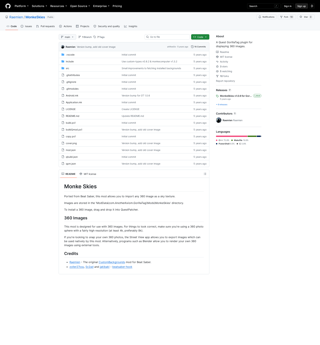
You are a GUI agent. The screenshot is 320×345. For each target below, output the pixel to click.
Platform (20, 6)
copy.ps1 (71, 136)
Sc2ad (90, 266)
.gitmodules (72, 88)
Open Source (78, 6)
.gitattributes (73, 75)
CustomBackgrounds (112, 262)
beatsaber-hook (122, 266)
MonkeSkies (35, 17)
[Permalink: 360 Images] (62, 218)
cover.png (71, 143)
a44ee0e (171, 46)
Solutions (38, 6)
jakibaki (105, 266)
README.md (72, 116)
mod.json (71, 150)
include (70, 61)
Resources (57, 6)
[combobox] (168, 36)
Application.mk (74, 102)
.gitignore (71, 81)
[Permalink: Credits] (62, 253)
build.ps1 (71, 122)
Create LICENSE (130, 109)
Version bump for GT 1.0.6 (136, 95)
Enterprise (100, 6)
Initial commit (129, 54)
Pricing (117, 6)
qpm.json (71, 163)
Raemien (16, 17)
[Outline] (205, 173)
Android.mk (72, 95)
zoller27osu (77, 266)
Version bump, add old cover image (96, 46)
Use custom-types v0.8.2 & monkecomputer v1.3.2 (149, 61)
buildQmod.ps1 (74, 129)
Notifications (268, 17)
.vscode (70, 54)
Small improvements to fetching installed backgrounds (151, 68)
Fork (288, 17)
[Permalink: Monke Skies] (62, 186)
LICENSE (71, 109)
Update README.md (133, 116)
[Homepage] (8, 6)
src (67, 68)
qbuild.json (72, 156)
